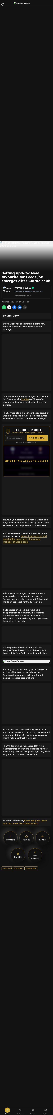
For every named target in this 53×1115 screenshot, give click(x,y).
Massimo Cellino (31, 868)
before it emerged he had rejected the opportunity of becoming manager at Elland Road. (25, 539)
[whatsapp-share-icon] (4, 308)
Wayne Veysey (23, 287)
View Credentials (23, 295)
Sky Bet (25, 399)
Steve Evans (18, 868)
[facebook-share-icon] (14, 308)
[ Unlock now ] (37, 438)
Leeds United (7, 868)
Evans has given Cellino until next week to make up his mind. (25, 822)
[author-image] (8, 292)
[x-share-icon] (9, 308)
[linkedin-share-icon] (19, 308)
